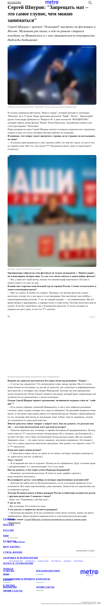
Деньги (8, 569)
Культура (9, 541)
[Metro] (51, 2)
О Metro (9, 585)
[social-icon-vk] (5, 601)
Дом (6, 574)
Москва (8, 524)
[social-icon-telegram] (10, 601)
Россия (8, 530)
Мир (6, 536)
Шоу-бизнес (12, 546)
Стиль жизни (12, 552)
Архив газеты (13, 591)
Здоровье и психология (20, 558)
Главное (9, 519)
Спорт (7, 579)
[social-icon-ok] (15, 601)
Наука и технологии (18, 563)
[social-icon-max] (20, 601)
